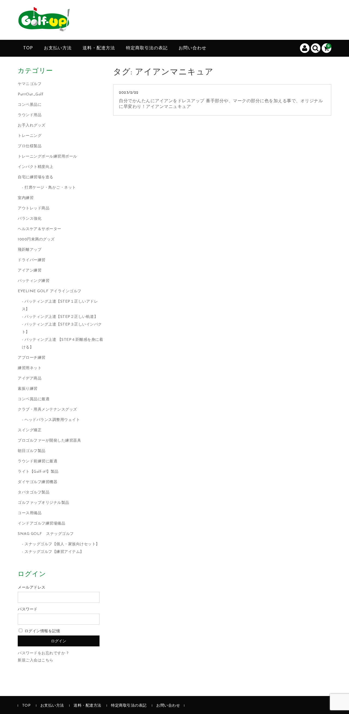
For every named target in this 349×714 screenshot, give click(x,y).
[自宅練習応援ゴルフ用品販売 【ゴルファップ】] (44, 27)
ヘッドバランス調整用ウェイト (52, 420)
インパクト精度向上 (35, 167)
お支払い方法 (58, 48)
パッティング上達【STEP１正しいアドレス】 (60, 305)
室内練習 (26, 198)
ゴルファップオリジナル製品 (43, 503)
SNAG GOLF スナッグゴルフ (46, 534)
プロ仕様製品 (29, 146)
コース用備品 (29, 513)
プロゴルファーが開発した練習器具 (49, 441)
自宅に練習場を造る (35, 177)
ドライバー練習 (32, 260)
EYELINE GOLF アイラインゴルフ (50, 291)
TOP (28, 48)
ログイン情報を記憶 (41, 631)
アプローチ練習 (32, 358)
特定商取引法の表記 (147, 48)
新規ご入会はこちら (35, 660)
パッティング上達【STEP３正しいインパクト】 (62, 328)
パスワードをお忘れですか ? (43, 653)
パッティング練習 (33, 281)
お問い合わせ (192, 48)
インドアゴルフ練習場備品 (41, 524)
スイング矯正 (29, 430)
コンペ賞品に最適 (33, 399)
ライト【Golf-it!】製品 (38, 472)
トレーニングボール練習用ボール (47, 157)
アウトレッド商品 (33, 208)
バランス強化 (29, 219)
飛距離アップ (29, 250)
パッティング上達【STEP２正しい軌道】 (61, 317)
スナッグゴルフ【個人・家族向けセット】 (62, 544)
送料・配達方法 (99, 48)
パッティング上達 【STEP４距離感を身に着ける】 (62, 344)
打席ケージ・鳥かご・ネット (50, 188)
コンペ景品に (29, 105)
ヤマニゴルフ (29, 84)
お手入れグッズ (32, 125)
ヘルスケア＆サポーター (39, 229)
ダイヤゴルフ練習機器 (37, 482)
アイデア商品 (29, 378)
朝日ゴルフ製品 (32, 451)
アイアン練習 (29, 271)
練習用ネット (29, 368)
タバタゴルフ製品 (33, 492)
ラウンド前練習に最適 (37, 461)
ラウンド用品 (29, 115)
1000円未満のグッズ (36, 239)
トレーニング (29, 136)
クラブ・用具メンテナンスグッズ (47, 410)
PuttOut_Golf (30, 94)
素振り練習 (28, 389)
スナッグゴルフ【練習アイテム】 (54, 552)
